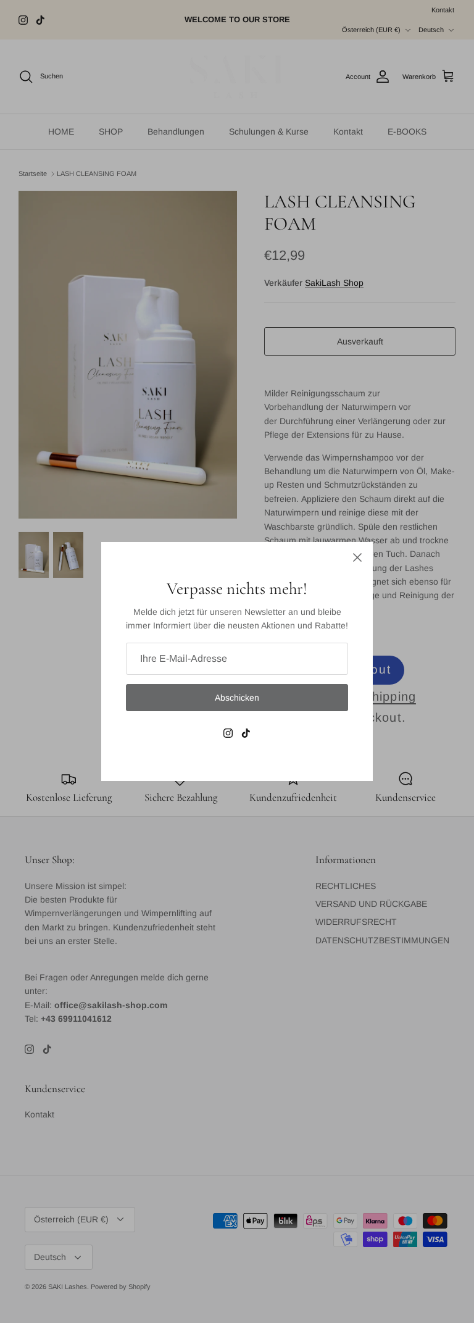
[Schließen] (357, 557)
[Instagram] (228, 733)
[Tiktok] (246, 733)
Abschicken (237, 698)
